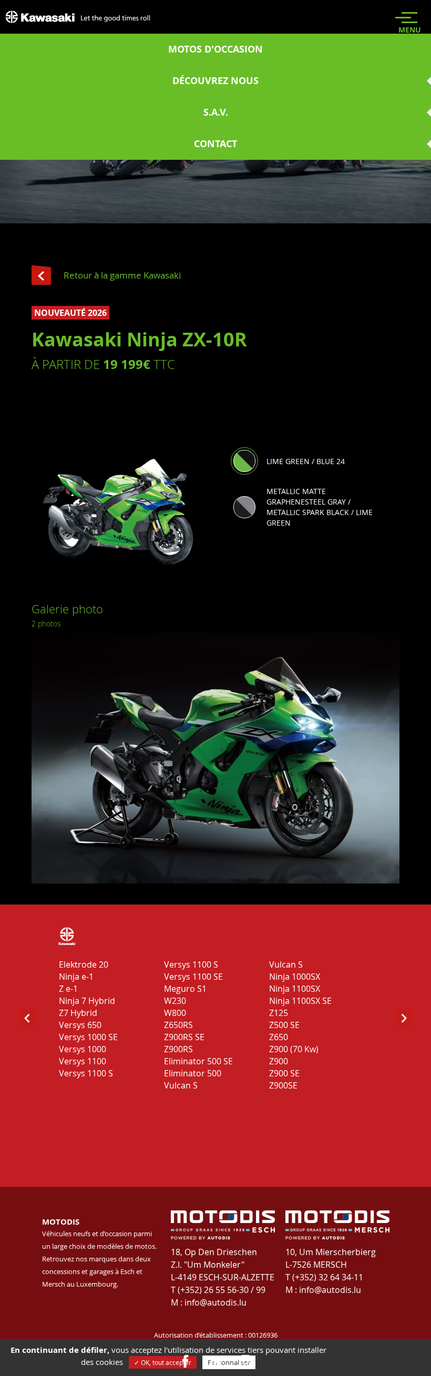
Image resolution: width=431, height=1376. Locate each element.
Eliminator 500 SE (198, 1061)
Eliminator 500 (192, 1073)
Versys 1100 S (86, 1073)
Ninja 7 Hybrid (87, 1001)
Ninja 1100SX (294, 988)
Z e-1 (68, 988)
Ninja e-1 (76, 976)
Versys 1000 (82, 1049)
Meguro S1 (185, 988)
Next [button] (391, 746)
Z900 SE (284, 1073)
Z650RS (178, 1025)
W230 (175, 1001)
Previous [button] (40, 746)
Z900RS (178, 1049)
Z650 (278, 1037)
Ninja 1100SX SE (300, 1001)
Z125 (278, 1013)
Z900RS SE (184, 1037)
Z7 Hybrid (78, 1013)
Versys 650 (80, 1025)
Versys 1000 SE (88, 1037)
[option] (215, 758)
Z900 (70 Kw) (294, 1049)
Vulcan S (181, 1085)
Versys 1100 (82, 1061)
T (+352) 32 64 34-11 (324, 1277)
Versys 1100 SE (193, 976)
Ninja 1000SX (294, 976)
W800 (175, 1013)
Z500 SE (284, 1025)
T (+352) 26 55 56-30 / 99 (218, 1290)
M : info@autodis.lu (209, 1302)
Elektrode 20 (83, 964)
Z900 (278, 1061)
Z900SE (283, 1085)
